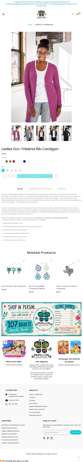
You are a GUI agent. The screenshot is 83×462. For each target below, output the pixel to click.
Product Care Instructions (10, 440)
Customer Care (14, 400)
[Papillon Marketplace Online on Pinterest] (48, 438)
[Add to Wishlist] (56, 176)
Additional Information (40, 188)
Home (30, 25)
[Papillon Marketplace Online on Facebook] (44, 438)
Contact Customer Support (14, 365)
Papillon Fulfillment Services (38, 406)
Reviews (62, 188)
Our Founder (33, 403)
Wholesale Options (35, 415)
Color (4, 158)
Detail (20, 188)
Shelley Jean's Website (9, 434)
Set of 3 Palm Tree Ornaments (14, 286)
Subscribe (76, 432)
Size (3, 167)
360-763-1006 (13, 404)
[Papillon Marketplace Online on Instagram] (52, 438)
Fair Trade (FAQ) (34, 412)
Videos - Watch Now (36, 394)
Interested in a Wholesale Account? (13, 425)
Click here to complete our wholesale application (51, 218)
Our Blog (32, 400)
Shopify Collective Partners (10, 443)
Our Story (32, 397)
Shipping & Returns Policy (10, 437)
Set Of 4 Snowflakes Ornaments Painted (37, 287)
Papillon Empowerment (37, 409)
